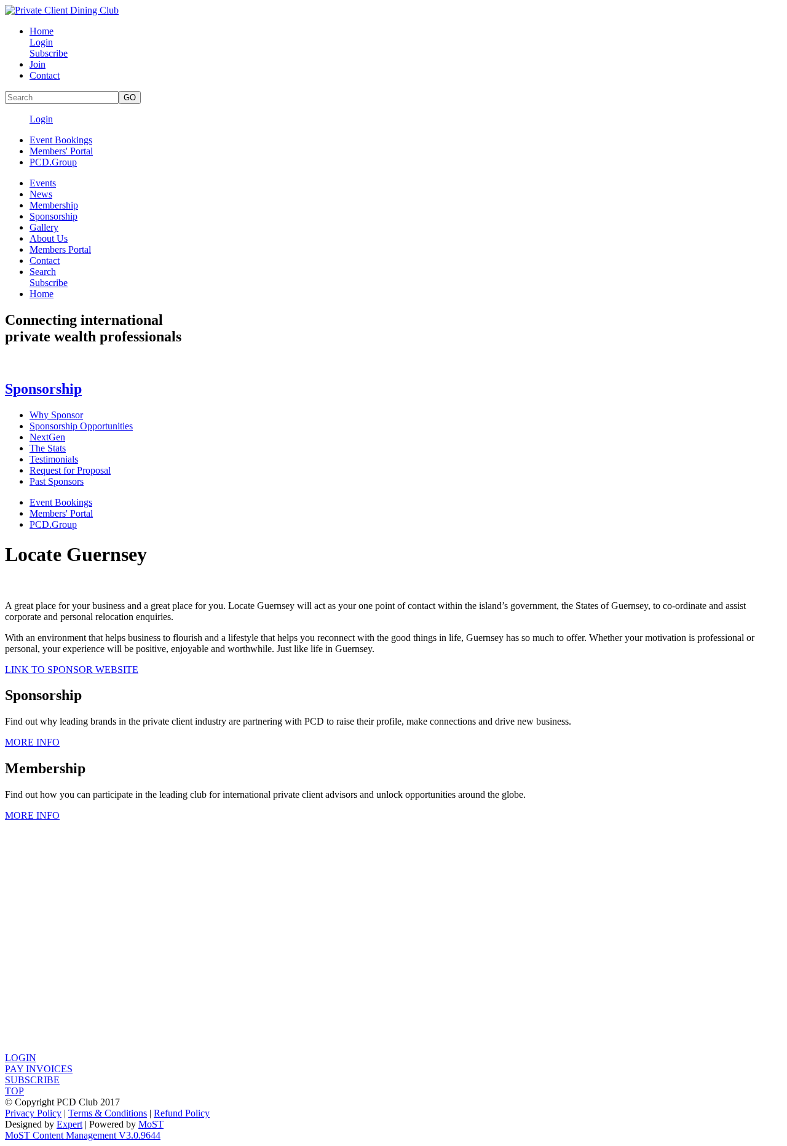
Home (41, 31)
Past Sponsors (57, 481)
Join (37, 64)
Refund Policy (182, 1113)
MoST (151, 1124)
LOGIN (20, 1057)
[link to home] (62, 10)
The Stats (48, 448)
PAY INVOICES (39, 1069)
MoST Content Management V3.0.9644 (82, 1135)
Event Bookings (61, 140)
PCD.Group (53, 162)
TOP (14, 1091)
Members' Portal (61, 151)
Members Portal (60, 249)
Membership (54, 205)
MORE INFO (32, 742)
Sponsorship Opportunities (81, 426)
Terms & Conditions (107, 1113)
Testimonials (54, 459)
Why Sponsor (56, 415)
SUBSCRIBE (32, 1080)
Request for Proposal (70, 470)
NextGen (47, 437)
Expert (69, 1124)
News (41, 194)
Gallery (44, 227)
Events (43, 183)
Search (43, 271)
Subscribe (49, 53)
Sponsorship (53, 216)
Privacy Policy (33, 1113)
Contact (45, 75)
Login (41, 42)
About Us (49, 238)
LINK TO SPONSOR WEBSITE (71, 669)
